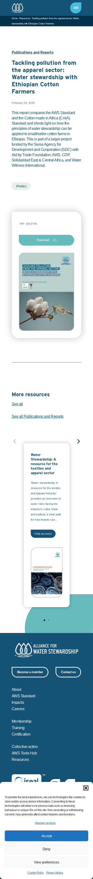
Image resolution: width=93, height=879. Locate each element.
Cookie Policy (35, 872)
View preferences (46, 862)
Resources (24, 18)
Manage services (45, 823)
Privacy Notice (54, 872)
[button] (85, 788)
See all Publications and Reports (37, 416)
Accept (46, 836)
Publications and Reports (33, 52)
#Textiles (21, 186)
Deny (47, 849)
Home (15, 18)
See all (17, 404)
